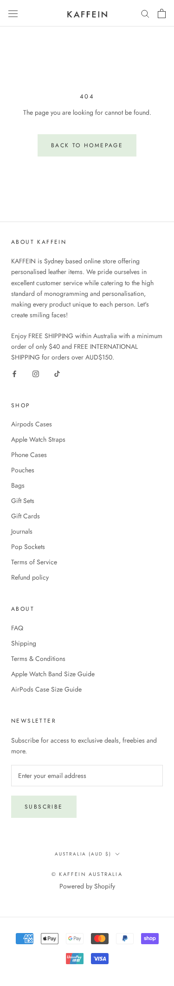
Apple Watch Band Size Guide (53, 674)
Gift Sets (22, 500)
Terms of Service (34, 562)
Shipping (23, 643)
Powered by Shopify (87, 886)
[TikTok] (57, 373)
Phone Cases (29, 454)
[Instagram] (35, 373)
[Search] (145, 13)
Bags (18, 485)
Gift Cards (25, 516)
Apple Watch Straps (38, 439)
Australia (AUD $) (83, 853)
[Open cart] (162, 13)
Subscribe (44, 807)
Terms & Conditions (38, 658)
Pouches (22, 470)
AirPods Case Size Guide (46, 689)
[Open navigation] (13, 13)
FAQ (17, 628)
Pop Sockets (28, 546)
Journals (21, 531)
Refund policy (30, 577)
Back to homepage (87, 145)
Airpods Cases (31, 424)
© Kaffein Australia (87, 874)
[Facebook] (14, 373)
